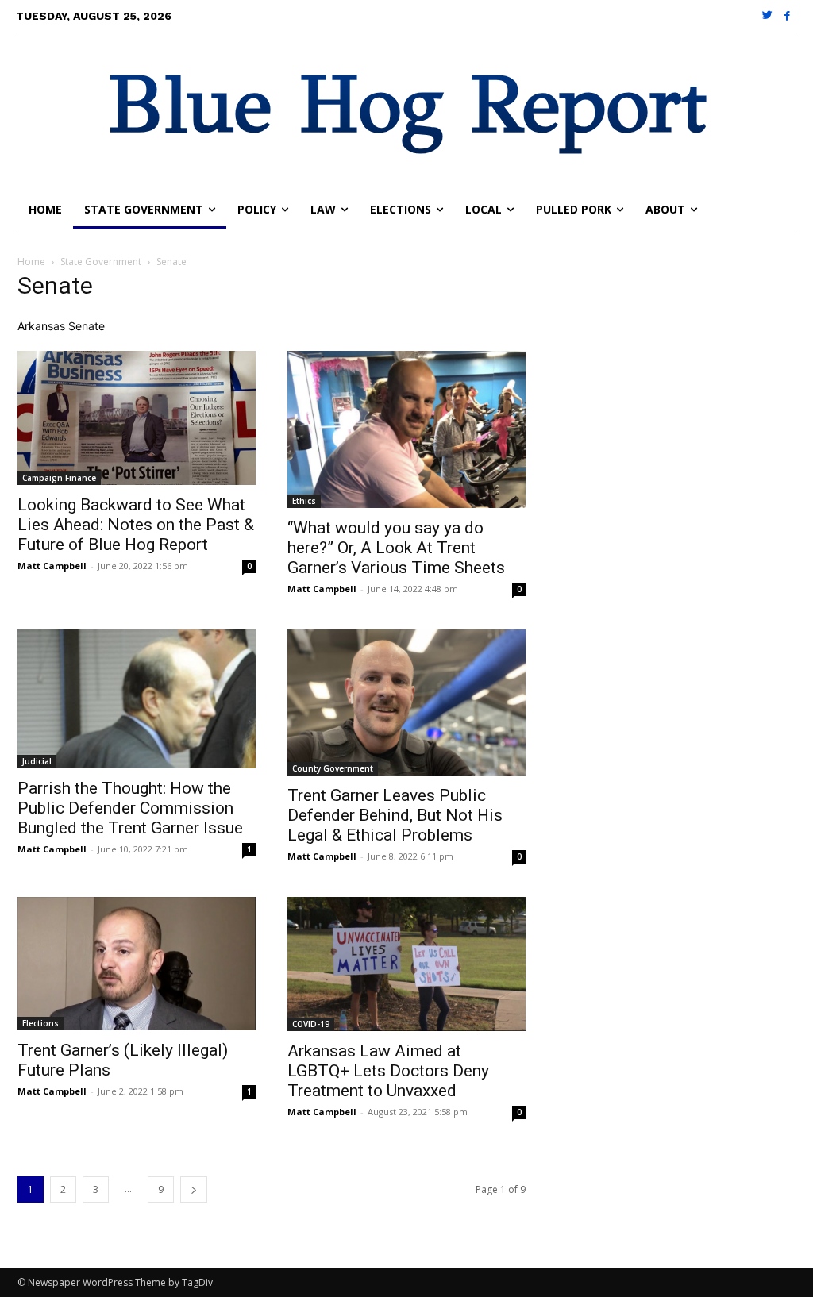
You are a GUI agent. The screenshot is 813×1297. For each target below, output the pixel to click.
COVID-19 (310, 1024)
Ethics (304, 500)
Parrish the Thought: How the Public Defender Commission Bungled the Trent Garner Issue (130, 808)
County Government (332, 768)
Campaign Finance (59, 477)
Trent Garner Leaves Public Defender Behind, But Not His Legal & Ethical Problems (395, 815)
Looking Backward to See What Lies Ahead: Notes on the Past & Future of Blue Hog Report (135, 524)
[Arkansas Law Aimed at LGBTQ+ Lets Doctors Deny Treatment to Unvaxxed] (406, 964)
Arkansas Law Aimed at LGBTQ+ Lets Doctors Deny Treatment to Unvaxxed (388, 1070)
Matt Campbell (52, 566)
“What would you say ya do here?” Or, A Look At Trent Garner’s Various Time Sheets (396, 547)
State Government (100, 261)
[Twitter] (768, 16)
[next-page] (193, 1189)
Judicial (37, 761)
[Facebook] (787, 16)
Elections (40, 1023)
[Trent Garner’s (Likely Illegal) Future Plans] (136, 963)
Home (31, 261)
